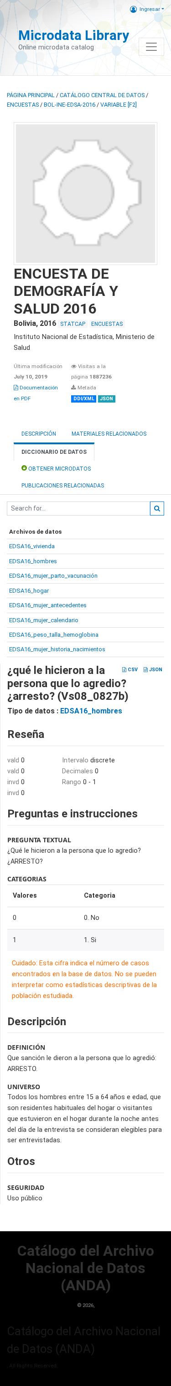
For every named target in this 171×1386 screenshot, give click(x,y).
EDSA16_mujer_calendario (43, 620)
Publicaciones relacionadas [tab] (62, 485)
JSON (155, 670)
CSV (132, 670)
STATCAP (72, 324)
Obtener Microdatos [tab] (59, 469)
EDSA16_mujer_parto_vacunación (53, 575)
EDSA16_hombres (33, 561)
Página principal (31, 95)
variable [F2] (118, 104)
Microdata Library (73, 35)
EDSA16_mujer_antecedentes (48, 605)
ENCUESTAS (23, 104)
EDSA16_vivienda (32, 546)
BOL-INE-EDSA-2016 (69, 104)
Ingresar (150, 9)
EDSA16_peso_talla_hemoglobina (53, 634)
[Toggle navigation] (151, 47)
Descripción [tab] (38, 434)
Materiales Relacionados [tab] (109, 434)
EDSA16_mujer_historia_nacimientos (57, 649)
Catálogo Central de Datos (102, 95)
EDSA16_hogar (29, 590)
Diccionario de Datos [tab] (54, 452)
